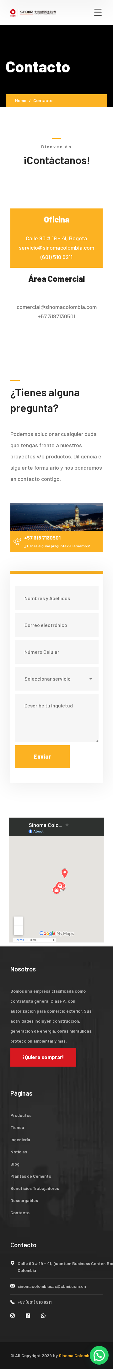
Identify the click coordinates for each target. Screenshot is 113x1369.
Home (20, 100)
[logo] (33, 12)
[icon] (13, 1315)
